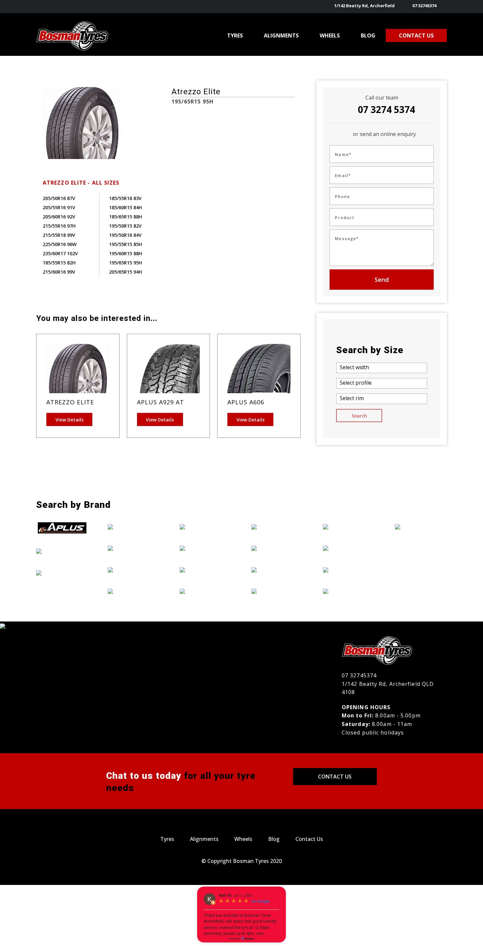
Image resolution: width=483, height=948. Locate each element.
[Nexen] (277, 591)
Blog (274, 839)
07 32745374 (424, 6)
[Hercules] (206, 526)
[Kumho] (206, 591)
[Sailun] (349, 548)
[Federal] (134, 548)
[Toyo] (349, 591)
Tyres (167, 839)
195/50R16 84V (125, 235)
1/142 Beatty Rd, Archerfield (364, 6)
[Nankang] (277, 569)
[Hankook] (134, 591)
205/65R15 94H (125, 272)
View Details (69, 420)
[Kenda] (206, 569)
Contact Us (335, 776)
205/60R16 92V (59, 217)
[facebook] (443, 7)
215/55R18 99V (59, 235)
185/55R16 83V (125, 198)
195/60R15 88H (125, 253)
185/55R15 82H (59, 263)
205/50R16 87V (59, 198)
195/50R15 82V (125, 226)
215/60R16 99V (59, 272)
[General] (134, 569)
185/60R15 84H (125, 207)
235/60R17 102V (60, 253)
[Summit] (349, 569)
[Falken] (134, 526)
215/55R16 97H (59, 226)
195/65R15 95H (125, 263)
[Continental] (62, 572)
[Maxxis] (277, 526)
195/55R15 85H (125, 244)
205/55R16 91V (59, 207)
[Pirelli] (349, 526)
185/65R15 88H (125, 217)
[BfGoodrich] (62, 551)
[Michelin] (277, 548)
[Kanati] (206, 548)
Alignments (204, 839)
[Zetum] (421, 526)
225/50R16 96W (60, 244)
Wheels (243, 839)
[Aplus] (62, 528)
